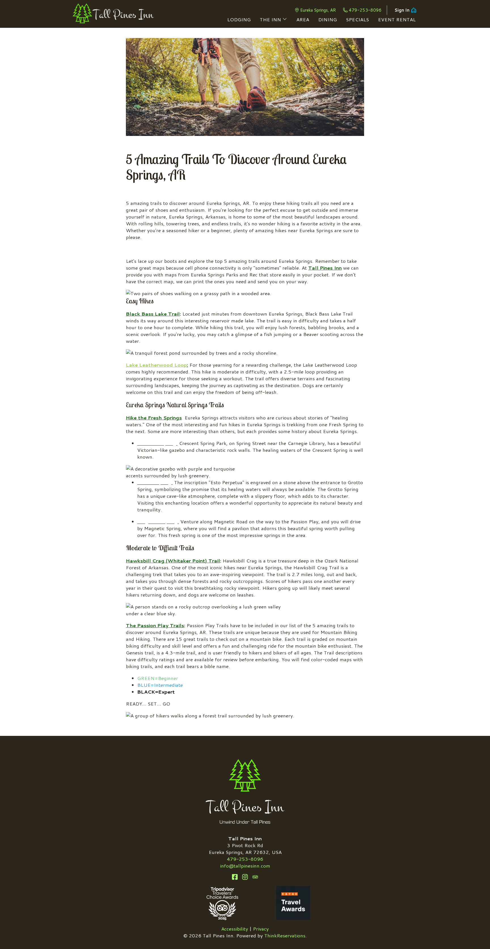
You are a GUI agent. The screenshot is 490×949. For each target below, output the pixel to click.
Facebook (235, 877)
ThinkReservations (284, 935)
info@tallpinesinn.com (245, 865)
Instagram (245, 877)
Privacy (261, 928)
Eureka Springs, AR (318, 10)
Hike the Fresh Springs (154, 417)
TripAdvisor (255, 877)
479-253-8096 (365, 10)
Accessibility (234, 928)
